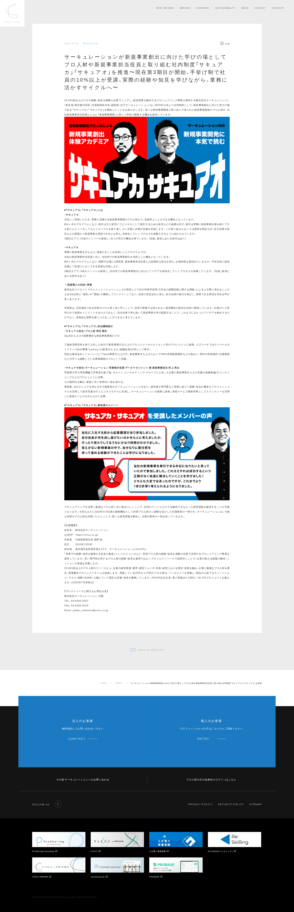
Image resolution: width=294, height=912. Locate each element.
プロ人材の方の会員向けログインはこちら (211, 779)
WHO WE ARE (164, 8)
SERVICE (185, 8)
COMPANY (202, 8)
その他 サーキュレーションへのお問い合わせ (82, 779)
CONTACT (278, 8)
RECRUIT (260, 8)
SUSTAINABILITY (225, 8)
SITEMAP (255, 804)
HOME (104, 683)
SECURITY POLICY (231, 804)
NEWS (245, 8)
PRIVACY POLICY (200, 804)
